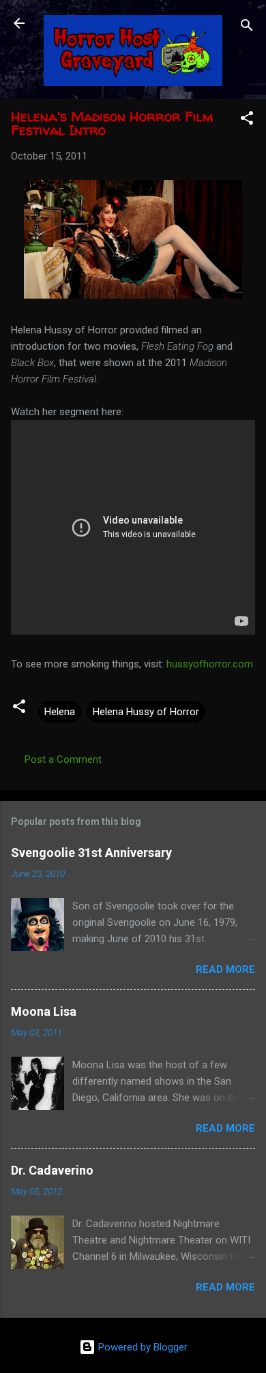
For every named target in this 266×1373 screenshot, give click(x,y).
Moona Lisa (43, 1011)
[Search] (247, 27)
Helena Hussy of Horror (146, 712)
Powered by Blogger (141, 1347)
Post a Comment (63, 759)
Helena (59, 712)
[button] (247, 120)
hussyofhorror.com (209, 664)
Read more (225, 969)
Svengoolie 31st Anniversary (91, 852)
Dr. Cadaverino (52, 1170)
